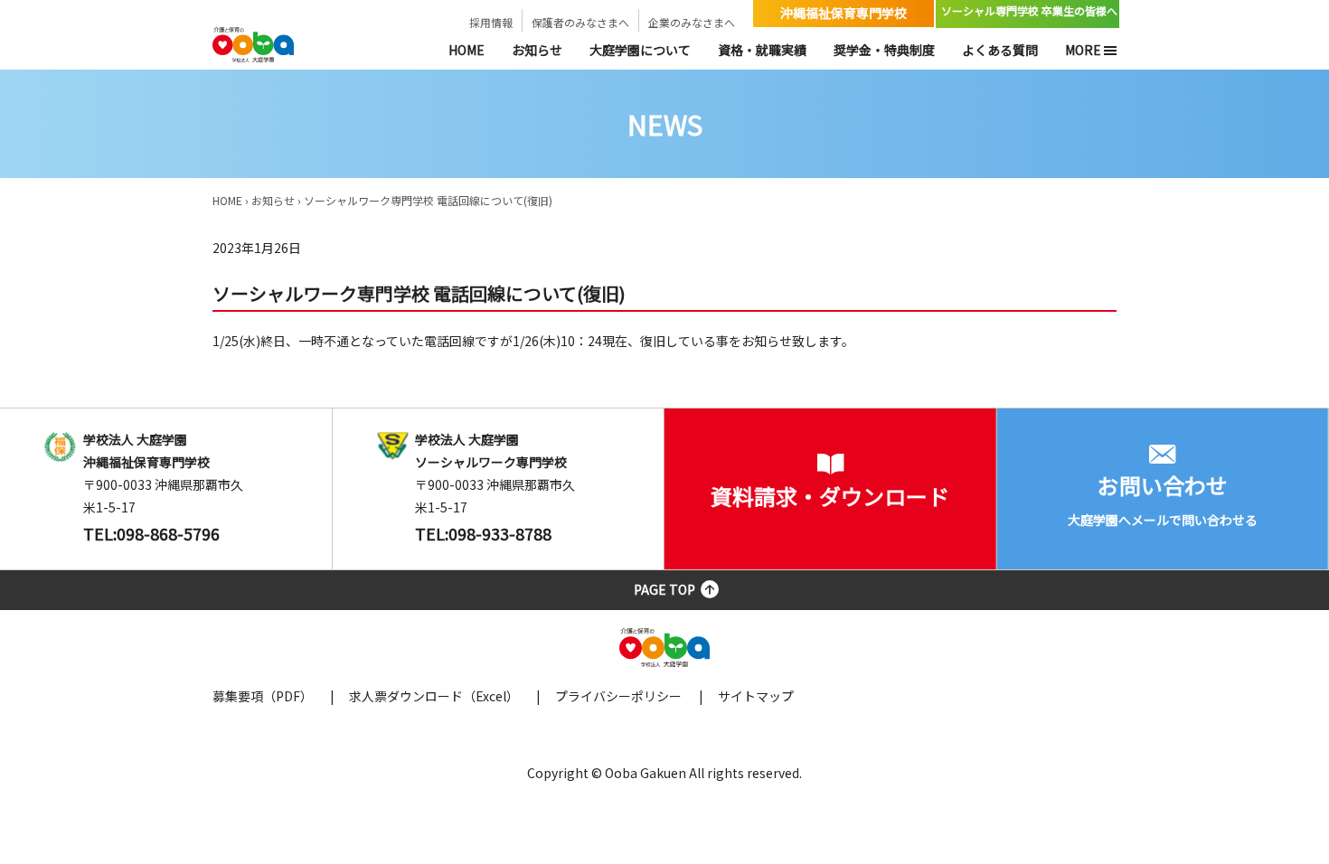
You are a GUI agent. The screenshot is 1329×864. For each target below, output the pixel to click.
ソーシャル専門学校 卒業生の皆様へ (1029, 10)
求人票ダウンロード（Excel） (434, 696)
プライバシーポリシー (618, 696)
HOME (466, 50)
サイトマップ (756, 696)
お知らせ (537, 50)
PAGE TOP (664, 589)
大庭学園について (640, 50)
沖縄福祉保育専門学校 (843, 13)
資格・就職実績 (762, 50)
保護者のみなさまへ (580, 22)
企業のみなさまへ (691, 22)
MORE (1083, 50)
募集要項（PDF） (262, 696)
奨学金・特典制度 (884, 50)
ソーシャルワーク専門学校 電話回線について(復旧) (428, 200)
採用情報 (491, 22)
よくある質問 (1000, 50)
